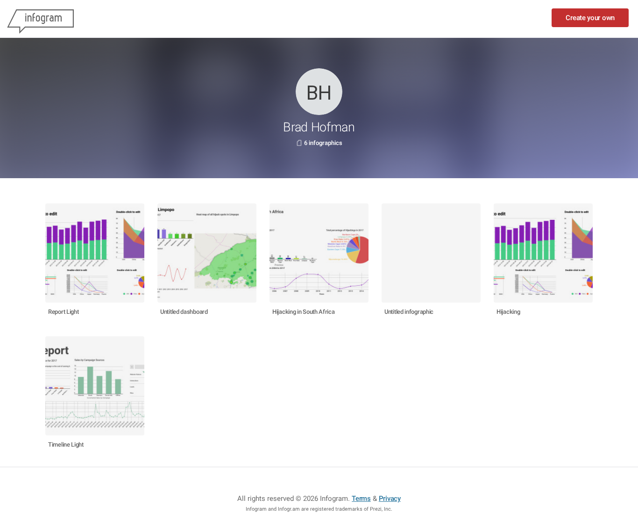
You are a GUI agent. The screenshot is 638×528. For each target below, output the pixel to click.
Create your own (590, 18)
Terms (361, 498)
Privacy (390, 498)
